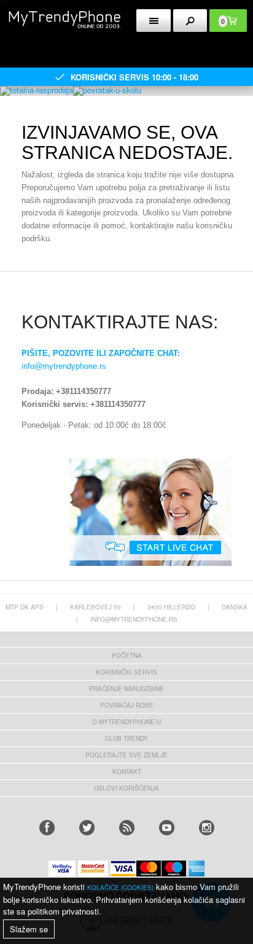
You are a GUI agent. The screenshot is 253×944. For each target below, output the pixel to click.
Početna (127, 655)
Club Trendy (126, 738)
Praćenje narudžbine (126, 688)
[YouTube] (166, 827)
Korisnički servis (126, 672)
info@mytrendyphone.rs (63, 366)
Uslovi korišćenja (126, 788)
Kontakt (126, 771)
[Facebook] (47, 827)
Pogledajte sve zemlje (126, 755)
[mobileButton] (190, 20)
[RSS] (126, 827)
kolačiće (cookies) (120, 887)
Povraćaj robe (127, 705)
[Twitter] (87, 827)
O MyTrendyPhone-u (126, 722)
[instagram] (206, 827)
